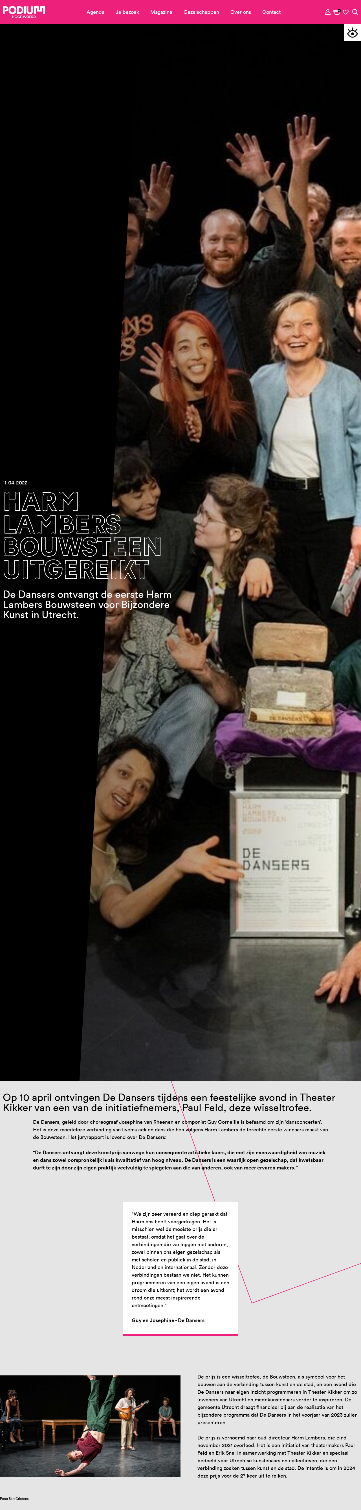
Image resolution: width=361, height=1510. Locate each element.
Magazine (161, 12)
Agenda (95, 12)
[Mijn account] (328, 12)
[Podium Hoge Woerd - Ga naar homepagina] (24, 12)
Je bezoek (127, 12)
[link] (337, 12)
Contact (271, 12)
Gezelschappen (201, 12)
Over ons (240, 12)
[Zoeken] (355, 12)
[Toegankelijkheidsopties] (352, 32)
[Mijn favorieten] (346, 12)
